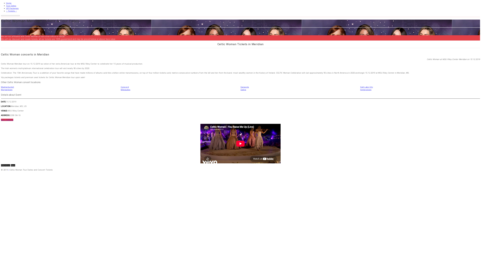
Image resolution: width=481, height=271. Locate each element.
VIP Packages (12, 8)
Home (9, 3)
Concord (125, 87)
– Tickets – (11, 11)
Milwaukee (125, 90)
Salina (243, 90)
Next (13, 165)
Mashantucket (7, 87)
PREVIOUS (5, 165)
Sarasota (245, 87)
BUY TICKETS (7, 120)
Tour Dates (11, 6)
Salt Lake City (366, 87)
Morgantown (7, 90)
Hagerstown (366, 90)
